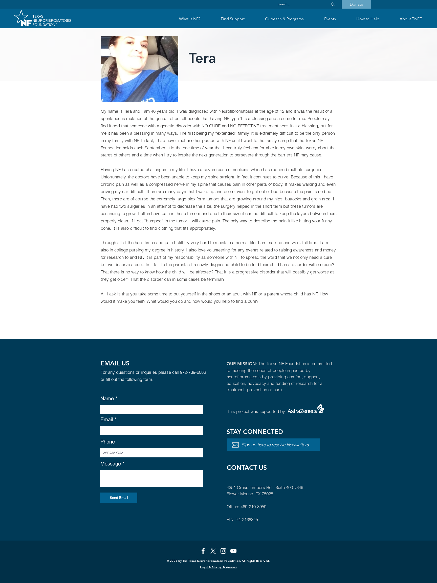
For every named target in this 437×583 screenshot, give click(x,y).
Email (106, 419)
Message (110, 463)
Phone (107, 441)
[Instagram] (223, 551)
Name (107, 398)
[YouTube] (233, 551)
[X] (213, 551)
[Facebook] (203, 551)
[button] (232, 19)
